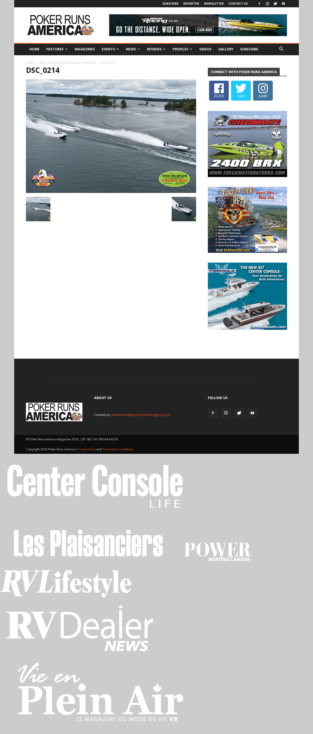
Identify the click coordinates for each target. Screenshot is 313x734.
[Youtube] (283, 3)
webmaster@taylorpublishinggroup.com (141, 416)
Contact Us (238, 3)
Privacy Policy (86, 450)
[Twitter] (275, 3)
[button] (281, 49)
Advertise (191, 3)
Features (55, 49)
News (131, 49)
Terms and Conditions (117, 450)
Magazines (85, 49)
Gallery (225, 49)
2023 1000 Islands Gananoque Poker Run (67, 63)
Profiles (180, 49)
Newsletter (214, 3)
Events (108, 49)
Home (34, 49)
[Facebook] (259, 3)
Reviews (154, 49)
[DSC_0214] (111, 192)
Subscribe (170, 3)
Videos (205, 49)
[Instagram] (267, 3)
